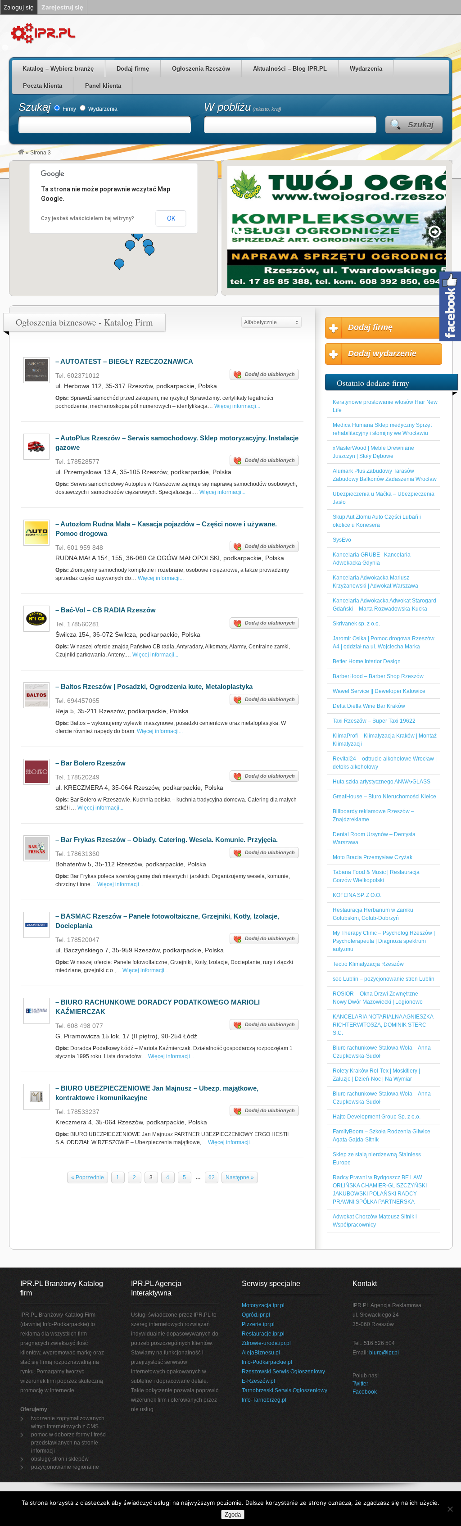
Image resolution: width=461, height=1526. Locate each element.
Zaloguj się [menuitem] (19, 7)
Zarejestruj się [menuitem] (62, 7)
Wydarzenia (366, 68)
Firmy (68, 109)
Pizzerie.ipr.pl (258, 1324)
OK (171, 218)
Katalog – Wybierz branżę (58, 68)
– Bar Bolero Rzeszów (90, 763)
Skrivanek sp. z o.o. (356, 623)
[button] (149, 250)
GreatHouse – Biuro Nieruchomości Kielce (384, 796)
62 (211, 1177)
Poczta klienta (42, 85)
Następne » (240, 1177)
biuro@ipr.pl (384, 1352)
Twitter (360, 1384)
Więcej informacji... (237, 406)
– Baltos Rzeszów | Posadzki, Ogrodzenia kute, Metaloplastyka (154, 686)
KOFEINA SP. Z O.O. (357, 895)
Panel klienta (103, 85)
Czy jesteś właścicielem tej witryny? (87, 218)
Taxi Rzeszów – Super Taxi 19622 (374, 721)
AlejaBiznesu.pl (261, 1352)
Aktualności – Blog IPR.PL (290, 68)
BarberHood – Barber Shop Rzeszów (378, 676)
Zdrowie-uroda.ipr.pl (266, 1343)
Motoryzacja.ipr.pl (263, 1305)
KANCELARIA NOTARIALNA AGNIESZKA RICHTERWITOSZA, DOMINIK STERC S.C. (383, 1025)
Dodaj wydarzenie (382, 353)
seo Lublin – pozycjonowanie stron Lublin (383, 979)
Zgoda (233, 1514)
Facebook (365, 1392)
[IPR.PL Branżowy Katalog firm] (21, 152)
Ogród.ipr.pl (256, 1315)
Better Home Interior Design (367, 661)
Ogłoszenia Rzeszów (201, 68)
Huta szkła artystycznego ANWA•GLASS (381, 782)
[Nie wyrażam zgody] (449, 1508)
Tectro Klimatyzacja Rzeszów (368, 964)
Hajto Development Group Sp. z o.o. (376, 1117)
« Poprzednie (87, 1177)
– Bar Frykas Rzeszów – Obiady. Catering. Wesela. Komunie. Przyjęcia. (166, 839)
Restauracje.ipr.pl (263, 1334)
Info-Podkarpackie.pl (267, 1362)
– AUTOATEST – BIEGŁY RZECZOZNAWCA (124, 361)
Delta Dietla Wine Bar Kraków (369, 706)
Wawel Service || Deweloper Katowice (379, 691)
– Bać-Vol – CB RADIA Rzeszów (105, 610)
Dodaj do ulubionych (270, 374)
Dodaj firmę (133, 68)
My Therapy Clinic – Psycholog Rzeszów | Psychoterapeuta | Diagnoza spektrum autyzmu (384, 941)
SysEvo (342, 540)
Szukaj (34, 107)
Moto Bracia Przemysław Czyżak (372, 857)
